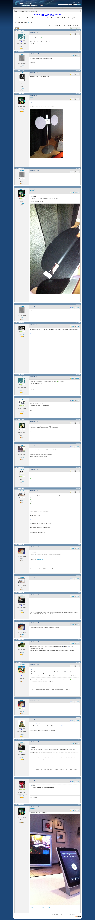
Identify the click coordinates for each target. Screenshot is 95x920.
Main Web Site (58, 8)
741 (23, 481)
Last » (78, 25)
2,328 (23, 457)
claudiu (21, 72)
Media (25, 8)
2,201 (23, 46)
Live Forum (37, 8)
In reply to (78, 30)
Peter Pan (22, 469)
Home (15, 8)
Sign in (74, 2)
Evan (22, 399)
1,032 (23, 109)
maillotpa (22, 170)
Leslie (22, 32)
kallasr (22, 742)
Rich (22, 719)
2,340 (23, 334)
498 (23, 652)
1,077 (23, 610)
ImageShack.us (40, 559)
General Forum (21, 11)
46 (73, 25)
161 (23, 435)
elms (29, 22)
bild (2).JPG (32, 190)
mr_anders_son (22, 95)
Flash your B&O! (35, 11)
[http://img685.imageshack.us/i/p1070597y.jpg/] (30, 507)
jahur (22, 421)
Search (78, 4)
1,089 (23, 734)
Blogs (20, 8)
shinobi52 (22, 490)
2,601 (23, 411)
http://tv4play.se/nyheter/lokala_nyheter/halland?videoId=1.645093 (40, 296)
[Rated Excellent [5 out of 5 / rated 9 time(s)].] (17, 28)
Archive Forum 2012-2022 (47, 8)
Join (77, 2)
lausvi (22, 642)
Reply (72, 55)
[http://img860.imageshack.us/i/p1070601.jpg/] (30, 519)
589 (23, 558)
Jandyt (22, 780)
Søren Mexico (22, 664)
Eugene (21, 623)
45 (71, 25)
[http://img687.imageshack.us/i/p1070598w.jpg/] (30, 513)
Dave (22, 445)
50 (22, 181)
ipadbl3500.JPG (33, 808)
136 (23, 88)
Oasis (22, 54)
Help (79, 2)
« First (61, 25)
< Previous (65, 25)
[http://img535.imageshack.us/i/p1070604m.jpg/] (30, 525)
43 (69, 25)
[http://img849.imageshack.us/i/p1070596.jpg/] (30, 503)
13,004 (22, 795)
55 (22, 500)
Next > (75, 25)
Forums (30, 8)
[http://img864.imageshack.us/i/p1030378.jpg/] (30, 499)
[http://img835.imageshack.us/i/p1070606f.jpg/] (30, 529)
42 (68, 25)
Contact (77, 55)
